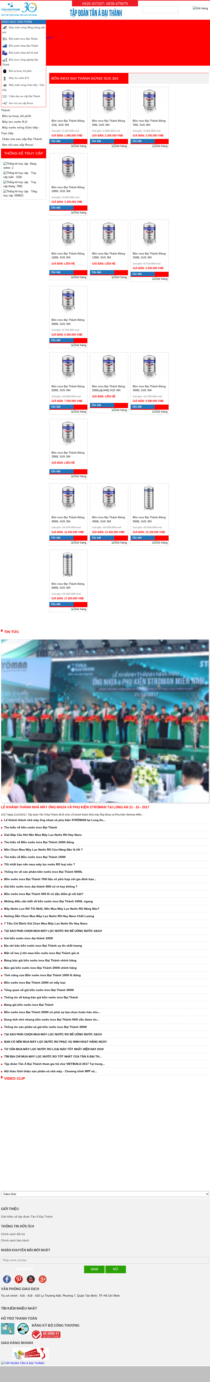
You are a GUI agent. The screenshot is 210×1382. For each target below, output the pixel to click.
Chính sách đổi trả (13, 1234)
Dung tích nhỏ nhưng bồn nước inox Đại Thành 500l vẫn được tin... (51, 1019)
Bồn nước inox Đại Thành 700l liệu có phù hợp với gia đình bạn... (50, 879)
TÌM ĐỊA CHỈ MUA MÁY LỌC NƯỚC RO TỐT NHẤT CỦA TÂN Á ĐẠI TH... (53, 1056)
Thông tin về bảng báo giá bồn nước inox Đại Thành (41, 997)
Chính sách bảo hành (15, 1240)
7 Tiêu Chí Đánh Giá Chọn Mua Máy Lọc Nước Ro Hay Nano (46, 923)
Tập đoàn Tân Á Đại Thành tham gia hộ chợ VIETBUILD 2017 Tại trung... (54, 1063)
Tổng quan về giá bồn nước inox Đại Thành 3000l (39, 990)
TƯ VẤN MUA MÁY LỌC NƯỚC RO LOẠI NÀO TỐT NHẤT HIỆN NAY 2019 (54, 1049)
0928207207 (24, 1269)
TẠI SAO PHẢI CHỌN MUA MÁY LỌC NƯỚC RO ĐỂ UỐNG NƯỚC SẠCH (53, 930)
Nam (94, 1269)
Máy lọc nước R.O (18, 77)
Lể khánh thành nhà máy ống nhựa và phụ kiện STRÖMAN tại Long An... (55, 820)
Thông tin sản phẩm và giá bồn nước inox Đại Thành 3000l (45, 1027)
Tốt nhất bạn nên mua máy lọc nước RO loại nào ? (39, 864)
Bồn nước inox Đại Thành (23, 38)
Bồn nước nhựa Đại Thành (23, 45)
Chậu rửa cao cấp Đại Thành (24, 96)
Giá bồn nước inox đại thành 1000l (28, 938)
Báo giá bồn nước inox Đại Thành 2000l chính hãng (40, 967)
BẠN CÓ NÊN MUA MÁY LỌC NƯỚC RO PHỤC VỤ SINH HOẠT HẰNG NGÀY (55, 1041)
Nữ (115, 1269)
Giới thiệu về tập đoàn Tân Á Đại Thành (27, 1216)
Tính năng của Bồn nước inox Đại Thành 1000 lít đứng (42, 975)
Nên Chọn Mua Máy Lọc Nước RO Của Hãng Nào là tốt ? (43, 849)
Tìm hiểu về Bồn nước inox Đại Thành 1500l (35, 857)
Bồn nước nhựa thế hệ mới (23, 52)
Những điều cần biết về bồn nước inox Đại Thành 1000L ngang (48, 901)
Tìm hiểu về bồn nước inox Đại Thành (30, 827)
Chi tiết (55, 141)
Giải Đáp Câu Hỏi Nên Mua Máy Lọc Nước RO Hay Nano (43, 834)
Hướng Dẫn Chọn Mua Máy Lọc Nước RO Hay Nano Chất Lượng (49, 916)
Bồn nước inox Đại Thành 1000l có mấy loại (34, 982)
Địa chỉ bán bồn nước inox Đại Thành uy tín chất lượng (43, 945)
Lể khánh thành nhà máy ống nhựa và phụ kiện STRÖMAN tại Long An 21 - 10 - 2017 (75, 807)
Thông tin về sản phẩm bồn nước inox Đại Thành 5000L (43, 871)
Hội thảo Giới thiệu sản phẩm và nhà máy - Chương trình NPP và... (50, 1071)
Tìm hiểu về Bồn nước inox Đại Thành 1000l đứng (39, 842)
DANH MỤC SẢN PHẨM (16, 21)
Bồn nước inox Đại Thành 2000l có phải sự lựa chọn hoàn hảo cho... (52, 1012)
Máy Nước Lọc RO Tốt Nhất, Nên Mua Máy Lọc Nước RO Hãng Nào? (51, 908)
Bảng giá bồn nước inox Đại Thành (29, 1004)
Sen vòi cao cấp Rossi (20, 103)
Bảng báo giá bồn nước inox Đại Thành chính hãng (40, 960)
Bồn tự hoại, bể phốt (20, 70)
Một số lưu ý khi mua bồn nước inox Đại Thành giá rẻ (41, 953)
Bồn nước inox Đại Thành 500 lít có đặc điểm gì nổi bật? (43, 894)
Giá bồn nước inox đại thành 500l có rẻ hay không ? (41, 886)
